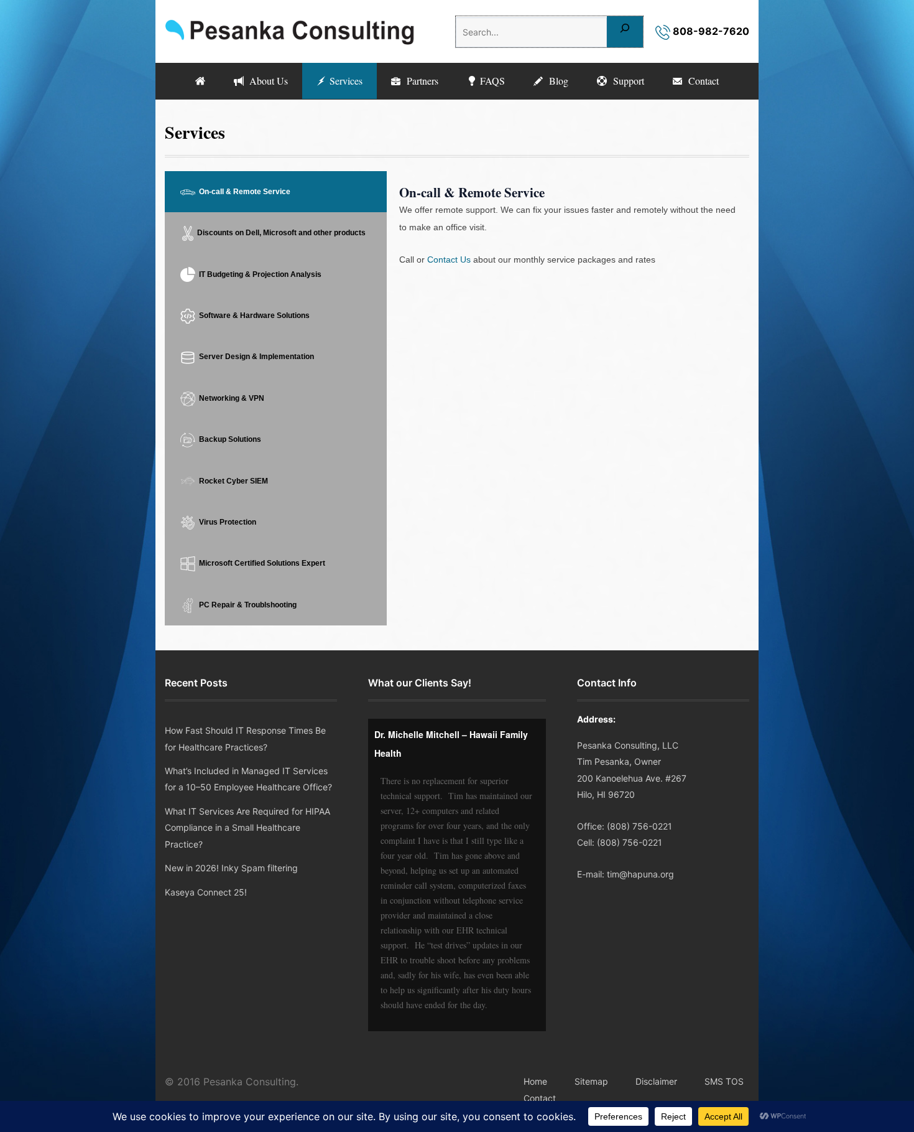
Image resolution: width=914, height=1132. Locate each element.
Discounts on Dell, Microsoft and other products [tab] (280, 232)
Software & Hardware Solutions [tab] (252, 315)
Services (344, 80)
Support (625, 80)
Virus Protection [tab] (225, 522)
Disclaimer (656, 1081)
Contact (700, 80)
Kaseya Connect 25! (206, 892)
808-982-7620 (709, 31)
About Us (266, 80)
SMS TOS (724, 1081)
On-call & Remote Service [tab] (242, 191)
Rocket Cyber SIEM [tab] (231, 481)
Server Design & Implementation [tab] (254, 356)
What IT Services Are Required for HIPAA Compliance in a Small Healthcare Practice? (247, 827)
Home (535, 1081)
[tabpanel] (568, 233)
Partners (419, 80)
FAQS (491, 80)
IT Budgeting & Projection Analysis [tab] (258, 274)
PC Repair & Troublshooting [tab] (246, 605)
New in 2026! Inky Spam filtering (231, 868)
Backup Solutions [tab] (228, 439)
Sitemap (591, 1081)
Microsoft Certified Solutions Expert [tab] (260, 563)
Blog (555, 80)
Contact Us (449, 259)
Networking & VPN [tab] (229, 398)
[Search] (625, 31)
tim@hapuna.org (640, 874)
